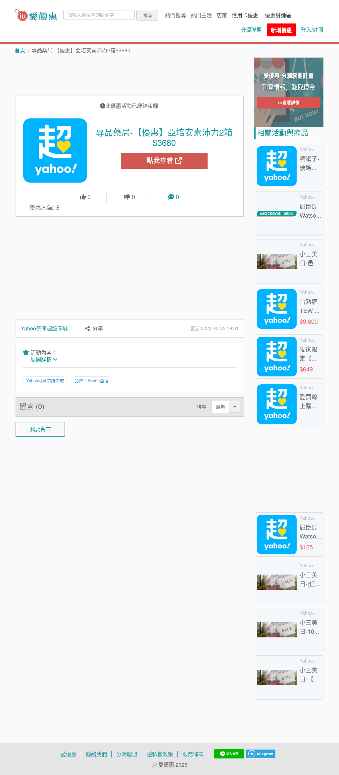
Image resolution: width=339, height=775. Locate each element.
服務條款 (193, 754)
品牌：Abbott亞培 (91, 381)
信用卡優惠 (245, 15)
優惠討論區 (278, 15)
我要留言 (40, 429)
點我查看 (161, 160)
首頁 (20, 50)
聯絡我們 (96, 754)
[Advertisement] (136, 74)
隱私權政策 (160, 754)
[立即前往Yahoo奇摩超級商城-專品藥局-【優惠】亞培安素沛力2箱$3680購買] (55, 150)
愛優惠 (68, 754)
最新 (220, 407)
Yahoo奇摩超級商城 (44, 328)
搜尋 (147, 15)
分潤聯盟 (251, 29)
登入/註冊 (312, 29)
